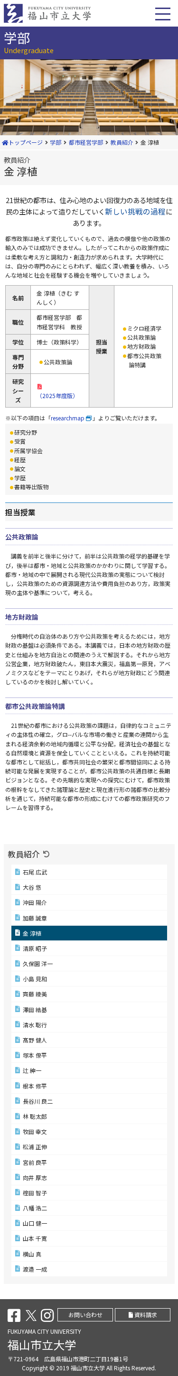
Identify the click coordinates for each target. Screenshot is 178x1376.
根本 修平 (35, 1086)
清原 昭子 (35, 948)
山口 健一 (35, 1223)
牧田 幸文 (35, 1131)
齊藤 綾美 (35, 994)
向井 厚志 (35, 1177)
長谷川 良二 (38, 1101)
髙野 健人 (35, 1040)
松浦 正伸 (35, 1147)
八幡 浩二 (35, 1208)
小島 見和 (35, 979)
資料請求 (145, 1315)
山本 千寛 (35, 1238)
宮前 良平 (35, 1162)
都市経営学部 (86, 142)
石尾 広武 (35, 872)
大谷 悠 (32, 887)
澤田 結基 (35, 1009)
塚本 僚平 (35, 1055)
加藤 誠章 (35, 918)
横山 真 (32, 1254)
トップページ (26, 142)
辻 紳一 (32, 1070)
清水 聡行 (35, 1025)
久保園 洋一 (38, 963)
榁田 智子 (35, 1193)
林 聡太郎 (35, 1116)
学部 (55, 142)
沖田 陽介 (35, 902)
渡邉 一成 (35, 1269)
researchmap (67, 418)
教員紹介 (122, 142)
